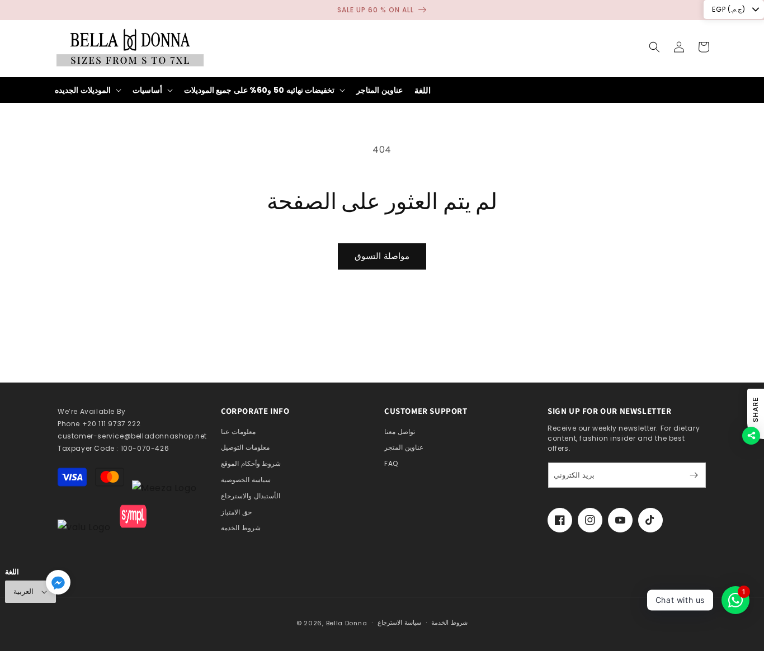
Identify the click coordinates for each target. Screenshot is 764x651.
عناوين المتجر (403, 447)
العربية (23, 591)
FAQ (391, 463)
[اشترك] (693, 475)
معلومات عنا (238, 431)
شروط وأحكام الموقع (251, 463)
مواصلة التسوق (382, 256)
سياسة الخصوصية (246, 479)
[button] (654, 47)
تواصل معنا (399, 431)
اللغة (422, 90)
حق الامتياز (236, 512)
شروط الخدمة (241, 527)
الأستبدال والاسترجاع (250, 496)
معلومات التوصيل (245, 447)
